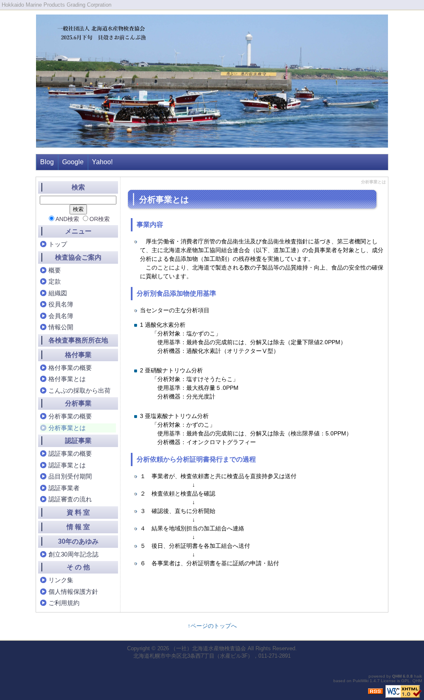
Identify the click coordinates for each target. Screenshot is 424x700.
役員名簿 (60, 304)
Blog (47, 161)
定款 (54, 281)
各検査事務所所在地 (78, 340)
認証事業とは (67, 465)
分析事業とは (67, 427)
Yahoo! (102, 161)
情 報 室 (78, 526)
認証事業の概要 (70, 453)
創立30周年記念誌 (73, 554)
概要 (54, 270)
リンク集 (60, 579)
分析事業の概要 (70, 416)
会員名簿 (60, 315)
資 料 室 (78, 512)
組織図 (57, 293)
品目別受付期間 (70, 476)
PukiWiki (361, 680)
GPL (405, 680)
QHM (397, 676)
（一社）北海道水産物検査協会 (208, 648)
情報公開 (60, 327)
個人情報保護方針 (73, 591)
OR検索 (99, 219)
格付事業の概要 (70, 367)
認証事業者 (64, 487)
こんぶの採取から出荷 (79, 390)
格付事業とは (67, 378)
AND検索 (67, 219)
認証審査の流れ (70, 499)
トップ (57, 244)
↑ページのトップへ (212, 625)
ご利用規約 (64, 602)
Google (73, 161)
